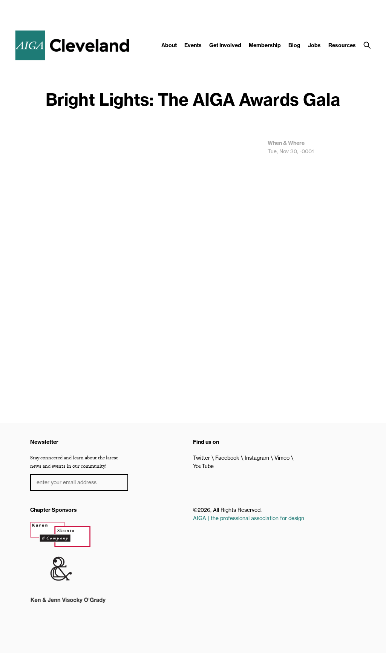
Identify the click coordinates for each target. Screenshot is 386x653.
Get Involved (225, 45)
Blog (294, 45)
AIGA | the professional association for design (248, 518)
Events (193, 45)
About (169, 45)
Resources (342, 45)
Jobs (314, 45)
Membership (265, 45)
